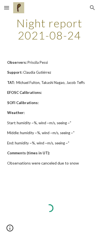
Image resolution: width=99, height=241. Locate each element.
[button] (6, 7)
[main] (49, 29)
